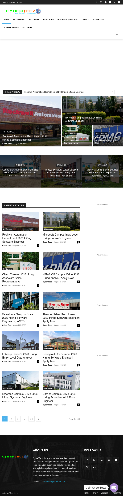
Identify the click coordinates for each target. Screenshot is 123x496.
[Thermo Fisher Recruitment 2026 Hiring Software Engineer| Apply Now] (61, 301)
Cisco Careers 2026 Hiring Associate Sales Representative (18, 277)
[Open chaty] (114, 487)
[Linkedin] (101, 460)
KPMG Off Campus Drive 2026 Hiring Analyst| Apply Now (61, 276)
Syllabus (20, 165)
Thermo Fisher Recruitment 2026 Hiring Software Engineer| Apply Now (61, 317)
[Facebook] (96, 2)
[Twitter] (114, 2)
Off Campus (9, 132)
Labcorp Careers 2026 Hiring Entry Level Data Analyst (19, 355)
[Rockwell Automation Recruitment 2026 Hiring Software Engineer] (30, 121)
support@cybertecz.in (54, 481)
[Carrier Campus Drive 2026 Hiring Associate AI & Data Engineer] (61, 380)
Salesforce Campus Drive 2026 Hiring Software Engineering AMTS (17, 317)
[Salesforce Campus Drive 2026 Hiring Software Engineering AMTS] (20, 301)
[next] (118, 92)
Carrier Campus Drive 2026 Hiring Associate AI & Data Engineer (59, 397)
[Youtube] (119, 2)
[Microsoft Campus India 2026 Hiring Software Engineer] (92, 110)
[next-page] (38, 418)
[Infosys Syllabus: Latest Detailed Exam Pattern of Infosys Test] (61, 171)
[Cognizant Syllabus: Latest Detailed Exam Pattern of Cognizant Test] (20, 171)
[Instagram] (101, 2)
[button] (117, 35)
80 (31, 418)
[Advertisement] (83, 11)
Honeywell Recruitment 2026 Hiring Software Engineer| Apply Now (60, 357)
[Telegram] (110, 2)
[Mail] (105, 2)
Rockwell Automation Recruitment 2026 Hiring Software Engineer (54, 91)
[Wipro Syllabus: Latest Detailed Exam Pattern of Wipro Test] (102, 171)
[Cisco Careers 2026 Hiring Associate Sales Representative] (77, 135)
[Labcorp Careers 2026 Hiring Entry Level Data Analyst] (20, 340)
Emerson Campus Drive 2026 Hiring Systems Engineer (19, 395)
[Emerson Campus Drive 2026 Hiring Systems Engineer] (20, 380)
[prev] (113, 92)
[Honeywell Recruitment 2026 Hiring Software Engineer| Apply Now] (61, 340)
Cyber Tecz (7, 245)
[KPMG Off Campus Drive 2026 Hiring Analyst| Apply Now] (108, 135)
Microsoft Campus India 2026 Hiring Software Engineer (60, 236)
